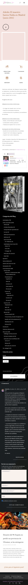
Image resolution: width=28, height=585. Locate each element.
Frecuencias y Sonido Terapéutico (13, 316)
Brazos (7, 293)
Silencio (7, 324)
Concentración (8, 314)
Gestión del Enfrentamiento (12, 319)
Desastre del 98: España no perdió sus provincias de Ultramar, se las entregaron (13, 538)
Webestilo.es (20, 581)
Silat (5, 256)
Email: (4, 355)
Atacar (6, 246)
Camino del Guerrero (8, 263)
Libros (6, 340)
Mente (5, 312)
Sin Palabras (8, 241)
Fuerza (6, 291)
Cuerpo (6, 270)
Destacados (6, 266)
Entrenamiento (7, 268)
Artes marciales (7, 222)
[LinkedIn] (7, 163)
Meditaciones (8, 321)
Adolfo (11, 156)
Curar (6, 248)
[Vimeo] (7, 166)
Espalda (8, 279)
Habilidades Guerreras (9, 244)
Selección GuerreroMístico (10, 338)
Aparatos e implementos (11, 272)
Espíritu (6, 302)
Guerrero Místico (7, 544)
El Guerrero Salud (7, 577)
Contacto (7, 576)
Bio (5, 153)
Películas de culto (8, 253)
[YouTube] (5, 166)
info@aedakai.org (20, 149)
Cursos (5, 232)
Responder (20, 457)
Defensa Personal (8, 234)
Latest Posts (11, 153)
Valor (6, 307)
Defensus (6, 237)
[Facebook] (6, 163)
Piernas (8, 289)
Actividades (6, 220)
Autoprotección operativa (10, 229)
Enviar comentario (16, 505)
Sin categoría (6, 348)
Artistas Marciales (8, 227)
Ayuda (4, 258)
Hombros (8, 284)
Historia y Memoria (7, 329)
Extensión (9, 295)
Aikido (5, 71)
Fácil (7, 281)
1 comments (21, 71)
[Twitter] (4, 163)
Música (6, 343)
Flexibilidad (8, 277)
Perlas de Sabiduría (9, 336)
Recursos (5, 331)
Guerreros (6, 239)
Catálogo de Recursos (9, 333)
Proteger (7, 251)
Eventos (5, 326)
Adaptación (8, 304)
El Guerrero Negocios (16, 576)
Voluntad (7, 309)
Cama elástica (6, 261)
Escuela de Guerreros (18, 577)
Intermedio (9, 286)
